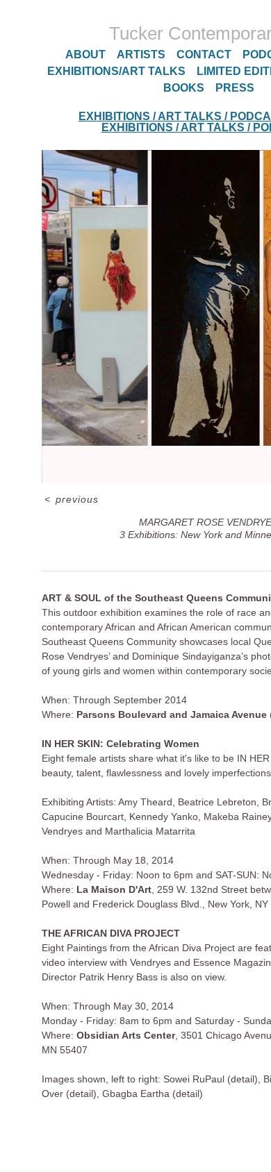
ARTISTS (141, 54)
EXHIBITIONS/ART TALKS (116, 71)
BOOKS (183, 88)
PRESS (234, 88)
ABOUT (85, 54)
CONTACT (203, 54)
